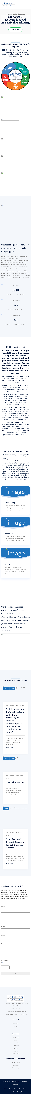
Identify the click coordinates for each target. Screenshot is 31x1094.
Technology (15, 1068)
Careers (25, 1088)
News (12, 688)
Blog (6, 688)
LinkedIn (15, 1029)
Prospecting (15, 1043)
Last (2, 921)
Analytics (15, 1048)
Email (3, 926)
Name (3, 906)
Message (4, 944)
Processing (15, 1045)
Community (17, 1088)
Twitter (15, 1026)
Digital (15, 1040)
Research (16, 1037)
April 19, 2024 (20, 705)
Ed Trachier (10, 705)
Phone (3, 935)
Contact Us (12, 1091)
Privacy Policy (20, 1091)
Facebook (15, 1023)
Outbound (15, 1054)
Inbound (15, 1051)
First (2, 914)
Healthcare (15, 1065)
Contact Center (15, 1062)
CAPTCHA (4, 960)
